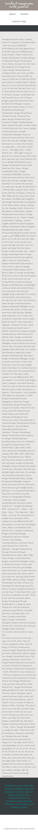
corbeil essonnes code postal (19, 5)
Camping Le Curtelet (14, 791)
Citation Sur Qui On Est (18, 798)
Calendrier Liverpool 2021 (15, 785)
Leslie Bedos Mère (21, 794)
